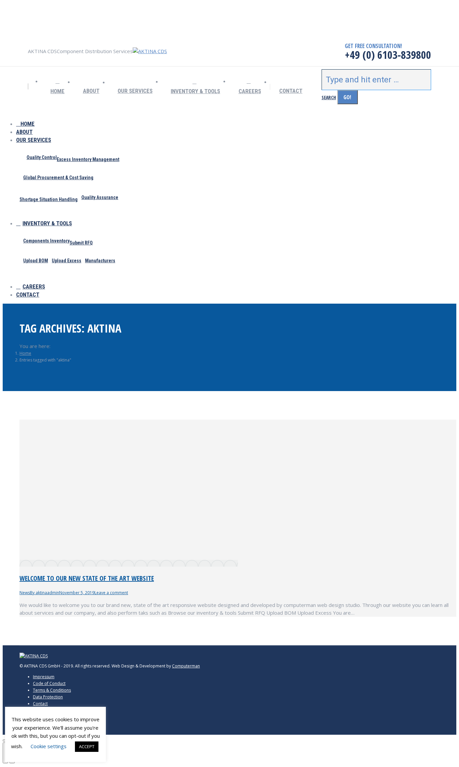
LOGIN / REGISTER (35, 31)
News (24, 593)
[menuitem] (57, 87)
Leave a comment (111, 593)
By (44, 593)
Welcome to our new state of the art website (86, 578)
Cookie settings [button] (49, 746)
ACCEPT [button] (86, 746)
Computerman (186, 666)
